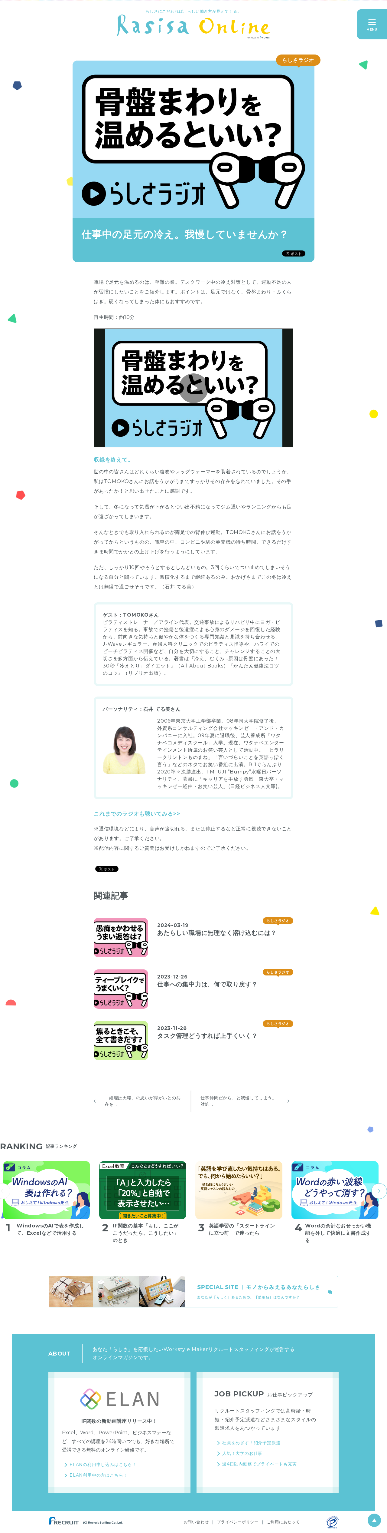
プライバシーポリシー (238, 1521)
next (379, 1191)
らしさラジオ (298, 60)
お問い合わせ (196, 1521)
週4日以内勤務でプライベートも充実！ (261, 1464)
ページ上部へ (374, 1520)
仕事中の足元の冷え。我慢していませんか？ (185, 234)
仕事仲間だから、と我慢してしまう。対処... (238, 1101)
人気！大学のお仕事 (242, 1453)
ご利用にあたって (283, 1521)
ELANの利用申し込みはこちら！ (103, 1464)
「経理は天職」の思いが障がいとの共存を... (143, 1101)
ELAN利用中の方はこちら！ (99, 1475)
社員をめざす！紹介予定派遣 (251, 1442)
